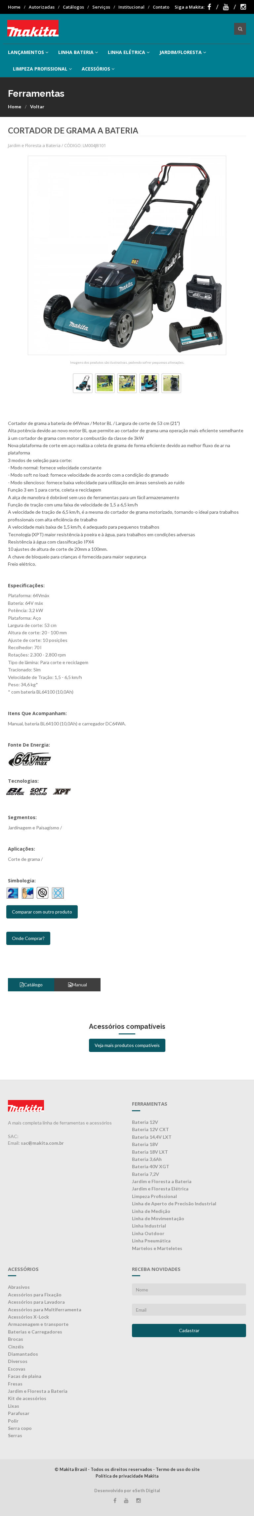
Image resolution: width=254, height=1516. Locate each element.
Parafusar (18, 1413)
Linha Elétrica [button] (126, 52)
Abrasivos (19, 1287)
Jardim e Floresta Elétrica (160, 1188)
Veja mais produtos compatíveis (127, 1045)
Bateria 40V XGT (150, 1166)
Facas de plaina (24, 1376)
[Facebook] (213, 7)
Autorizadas (42, 7)
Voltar (37, 106)
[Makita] (33, 29)
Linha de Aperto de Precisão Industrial (174, 1203)
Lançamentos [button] (26, 52)
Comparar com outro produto (42, 912)
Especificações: (26, 585)
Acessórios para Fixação (35, 1294)
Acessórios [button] (96, 69)
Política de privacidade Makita (127, 1476)
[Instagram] (243, 7)
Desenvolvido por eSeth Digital (127, 1490)
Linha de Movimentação (158, 1218)
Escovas (16, 1369)
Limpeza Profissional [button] (40, 69)
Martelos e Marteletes (157, 1248)
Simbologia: (22, 880)
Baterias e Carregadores (35, 1331)
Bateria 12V (145, 1122)
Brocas (15, 1339)
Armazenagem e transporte (38, 1324)
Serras (15, 1435)
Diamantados (23, 1354)
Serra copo (20, 1428)
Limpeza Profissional (154, 1196)
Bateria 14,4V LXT (152, 1137)
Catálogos (73, 7)
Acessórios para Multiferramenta (44, 1309)
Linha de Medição (151, 1211)
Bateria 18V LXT (150, 1152)
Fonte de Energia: (29, 745)
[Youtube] (229, 7)
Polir (13, 1421)
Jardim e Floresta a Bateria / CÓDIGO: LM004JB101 (57, 145)
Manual (79, 984)
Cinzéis (16, 1346)
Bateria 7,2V (145, 1174)
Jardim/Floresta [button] (180, 52)
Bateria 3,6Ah (147, 1159)
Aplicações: (21, 849)
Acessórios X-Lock (28, 1317)
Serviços (101, 7)
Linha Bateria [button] (76, 52)
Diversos (17, 1361)
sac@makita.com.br (42, 1143)
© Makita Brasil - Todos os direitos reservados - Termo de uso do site (127, 1469)
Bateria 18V (145, 1144)
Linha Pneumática (151, 1240)
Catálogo (33, 984)
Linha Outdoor (148, 1233)
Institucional (131, 7)
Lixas (13, 1406)
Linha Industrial (149, 1225)
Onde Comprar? (28, 938)
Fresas (15, 1383)
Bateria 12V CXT (150, 1129)
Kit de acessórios (27, 1398)
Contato (161, 7)
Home (14, 7)
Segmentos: (22, 817)
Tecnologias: (23, 781)
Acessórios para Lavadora (36, 1302)
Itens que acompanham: (37, 713)
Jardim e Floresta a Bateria (161, 1181)
